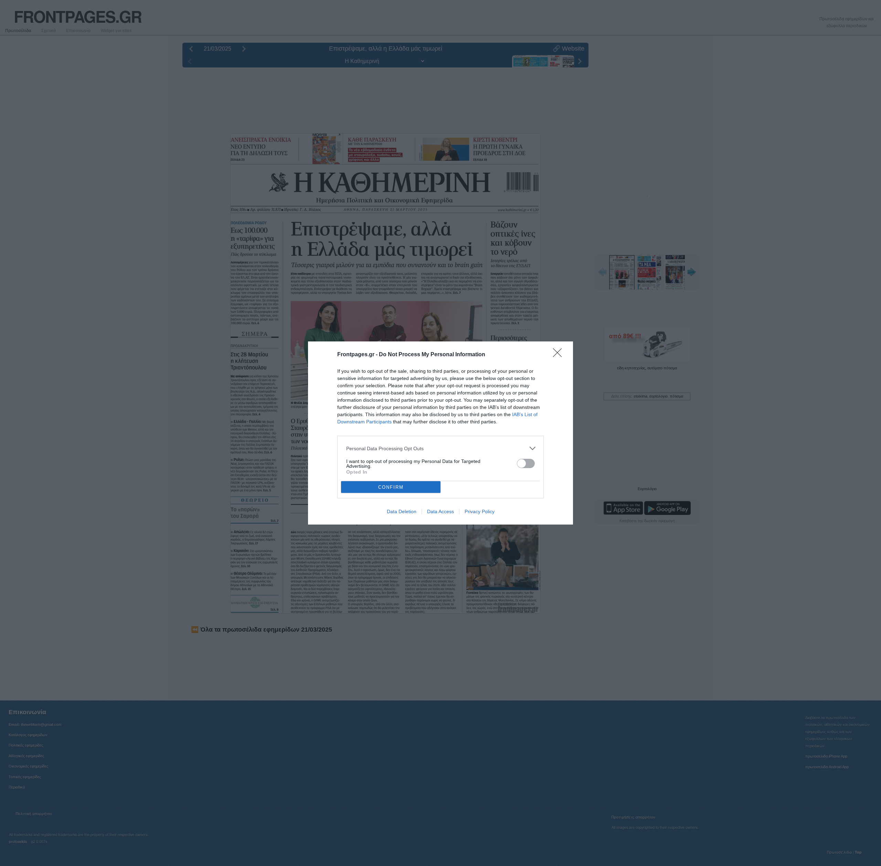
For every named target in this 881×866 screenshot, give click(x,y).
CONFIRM (391, 487)
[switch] (526, 463)
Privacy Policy (480, 511)
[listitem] (440, 448)
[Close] (559, 354)
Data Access (440, 511)
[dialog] (440, 433)
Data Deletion (401, 511)
